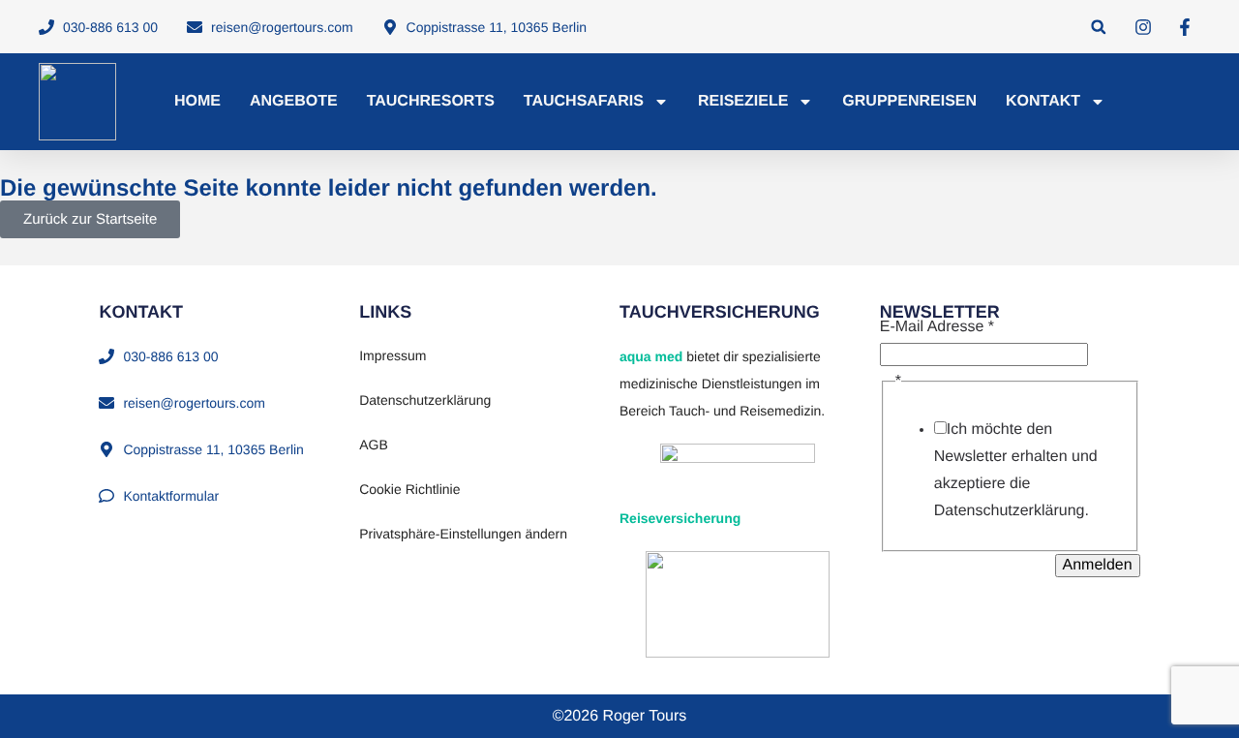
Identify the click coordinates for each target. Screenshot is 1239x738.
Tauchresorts (431, 101)
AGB (373, 444)
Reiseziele (743, 101)
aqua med (651, 356)
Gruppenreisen (909, 101)
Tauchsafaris (584, 101)
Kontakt (1043, 101)
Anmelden (1098, 565)
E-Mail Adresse (937, 327)
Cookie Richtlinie (409, 489)
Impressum (392, 355)
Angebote (294, 101)
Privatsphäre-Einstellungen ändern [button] (463, 533)
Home (197, 101)
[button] (1098, 27)
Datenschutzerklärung (425, 400)
